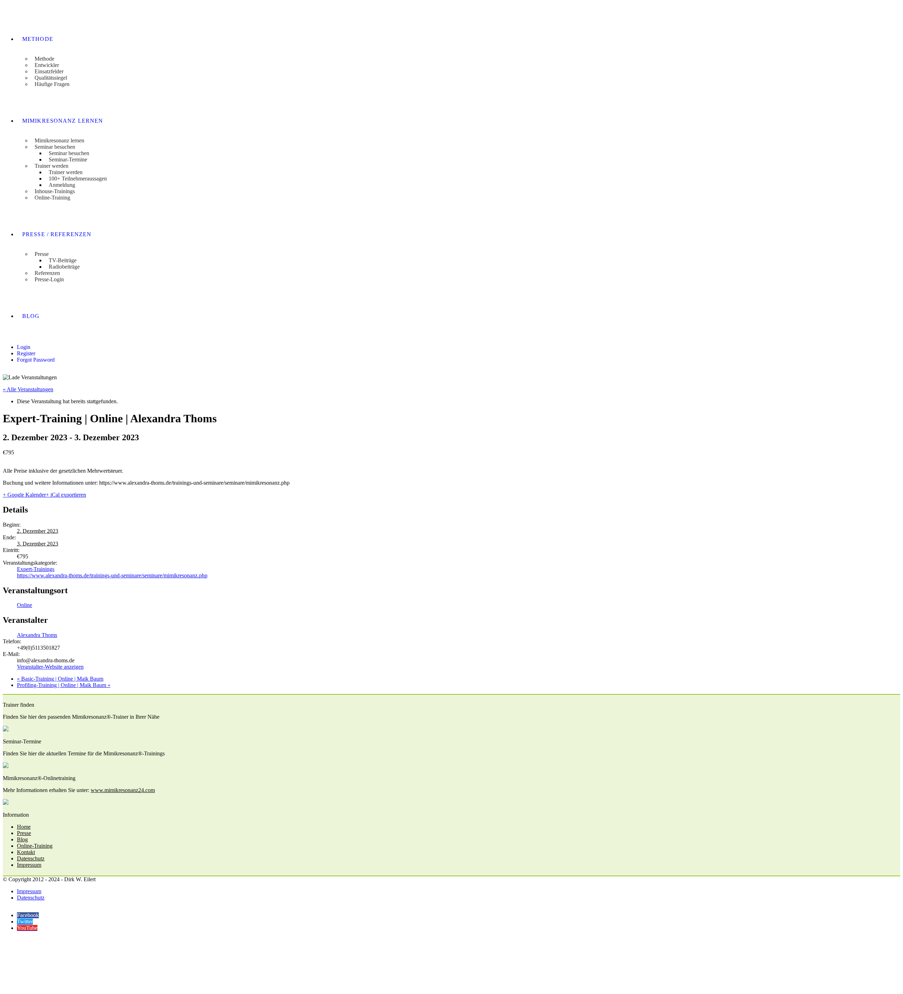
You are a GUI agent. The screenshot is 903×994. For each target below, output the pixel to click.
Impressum (29, 865)
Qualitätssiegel (51, 78)
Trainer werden (51, 166)
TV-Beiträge (63, 260)
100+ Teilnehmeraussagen (78, 179)
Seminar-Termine (68, 159)
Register (26, 353)
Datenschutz (30, 858)
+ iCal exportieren (66, 495)
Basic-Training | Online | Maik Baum (60, 679)
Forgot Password (36, 360)
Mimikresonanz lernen (62, 121)
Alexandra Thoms (37, 635)
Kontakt (26, 852)
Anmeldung (62, 185)
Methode (37, 39)
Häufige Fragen (52, 84)
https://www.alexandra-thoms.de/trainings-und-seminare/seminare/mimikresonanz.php (112, 575)
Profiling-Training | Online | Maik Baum (63, 685)
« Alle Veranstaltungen (28, 389)
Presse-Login (49, 279)
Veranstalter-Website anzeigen (50, 667)
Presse (42, 254)
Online (24, 605)
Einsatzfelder (49, 71)
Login (23, 347)
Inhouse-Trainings (55, 191)
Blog (31, 316)
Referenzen (47, 273)
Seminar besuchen (55, 147)
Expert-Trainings (35, 569)
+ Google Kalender (24, 495)
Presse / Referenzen (56, 234)
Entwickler (47, 65)
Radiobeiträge (64, 267)
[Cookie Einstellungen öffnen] (56, 988)
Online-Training (52, 198)
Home (24, 827)
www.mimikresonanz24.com (123, 790)
